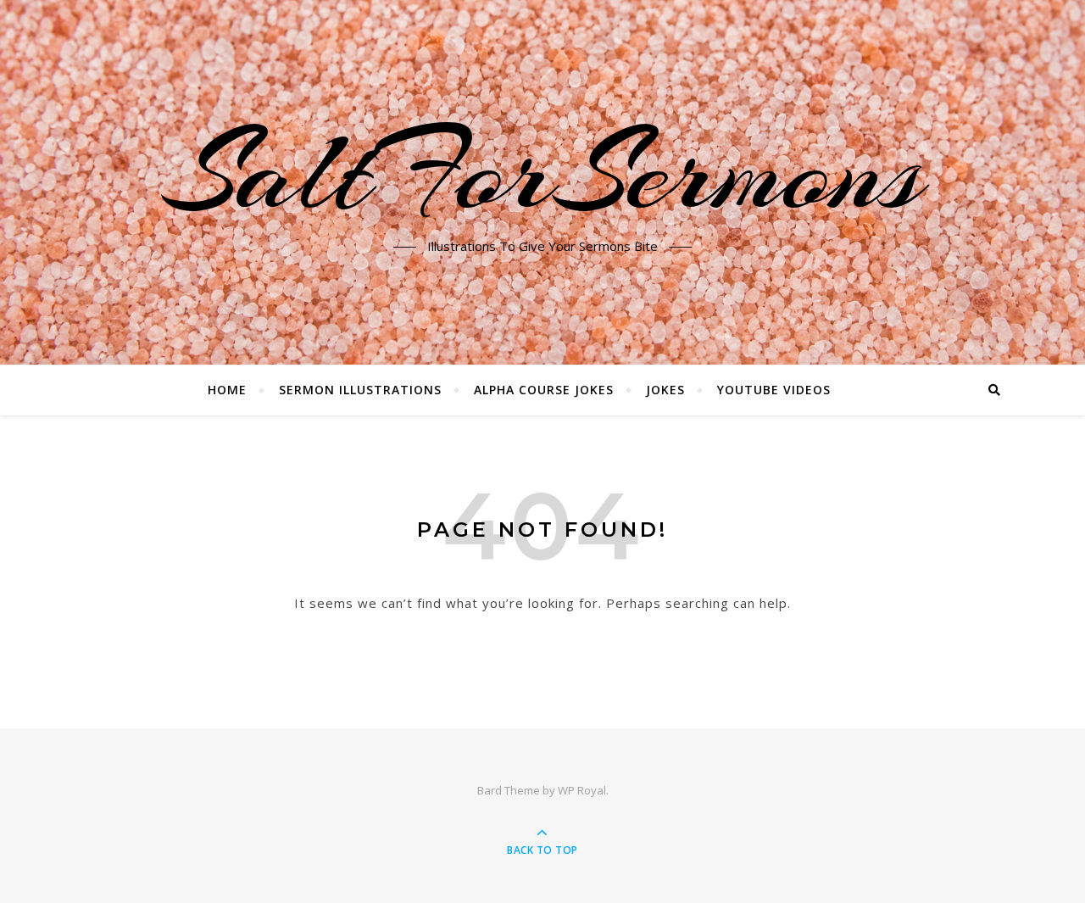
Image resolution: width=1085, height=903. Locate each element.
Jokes (665, 390)
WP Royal (582, 790)
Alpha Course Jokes (544, 390)
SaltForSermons (543, 172)
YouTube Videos (774, 390)
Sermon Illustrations (360, 390)
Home (227, 390)
